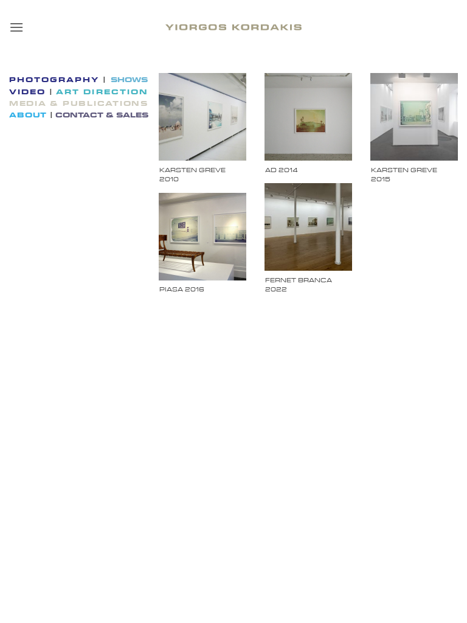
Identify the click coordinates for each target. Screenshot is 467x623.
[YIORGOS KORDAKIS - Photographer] (233, 27)
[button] (16, 27)
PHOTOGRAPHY (56, 80)
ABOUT (29, 115)
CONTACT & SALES (101, 115)
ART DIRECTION (100, 92)
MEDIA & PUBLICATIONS (78, 103)
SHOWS (129, 80)
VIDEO (29, 92)
